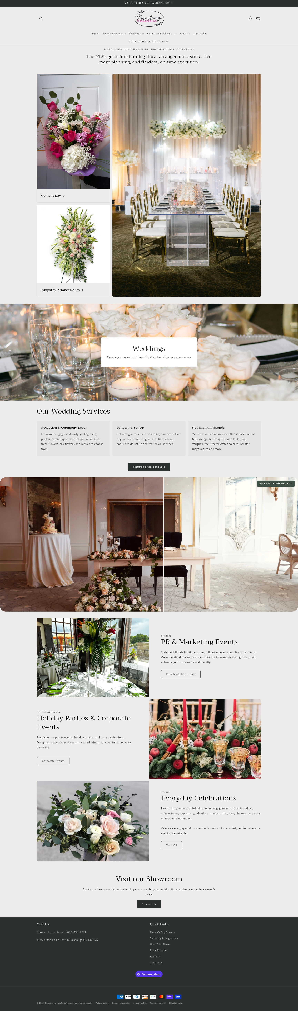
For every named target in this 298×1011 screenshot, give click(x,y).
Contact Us (149, 904)
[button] (40, 18)
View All (171, 845)
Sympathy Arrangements (60, 290)
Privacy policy (140, 1003)
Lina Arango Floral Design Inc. (59, 1003)
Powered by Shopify (83, 1003)
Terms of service (158, 1003)
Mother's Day (51, 196)
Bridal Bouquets (159, 950)
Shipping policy (176, 1003)
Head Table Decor (160, 944)
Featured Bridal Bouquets (149, 466)
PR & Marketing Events (180, 674)
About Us (155, 956)
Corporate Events (53, 760)
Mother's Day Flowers (162, 932)
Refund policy (102, 1003)
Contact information (121, 1003)
